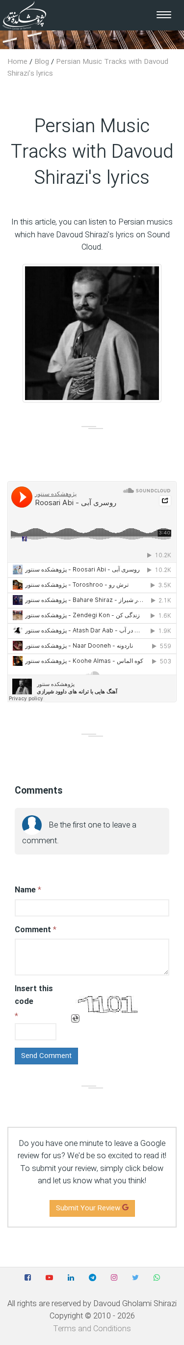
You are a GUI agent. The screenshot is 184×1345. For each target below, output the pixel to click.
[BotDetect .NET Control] (108, 1004)
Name (25, 890)
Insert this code (34, 995)
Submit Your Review (89, 1208)
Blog (41, 62)
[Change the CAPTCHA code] (75, 1019)
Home (17, 62)
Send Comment (46, 1056)
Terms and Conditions (92, 1329)
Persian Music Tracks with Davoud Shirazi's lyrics (87, 68)
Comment (33, 930)
